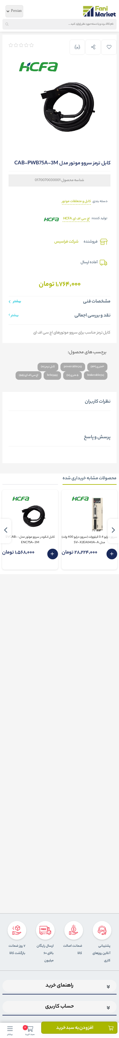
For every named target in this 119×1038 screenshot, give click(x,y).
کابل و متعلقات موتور (76, 201)
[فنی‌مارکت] (99, 11)
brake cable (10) (95, 375)
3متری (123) (97, 367)
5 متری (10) (72, 375)
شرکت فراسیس (66, 242)
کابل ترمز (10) (48, 367)
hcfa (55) (52, 375)
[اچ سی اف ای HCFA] (51, 219)
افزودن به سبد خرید (75, 1028)
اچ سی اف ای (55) (28, 375)
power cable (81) (73, 367)
